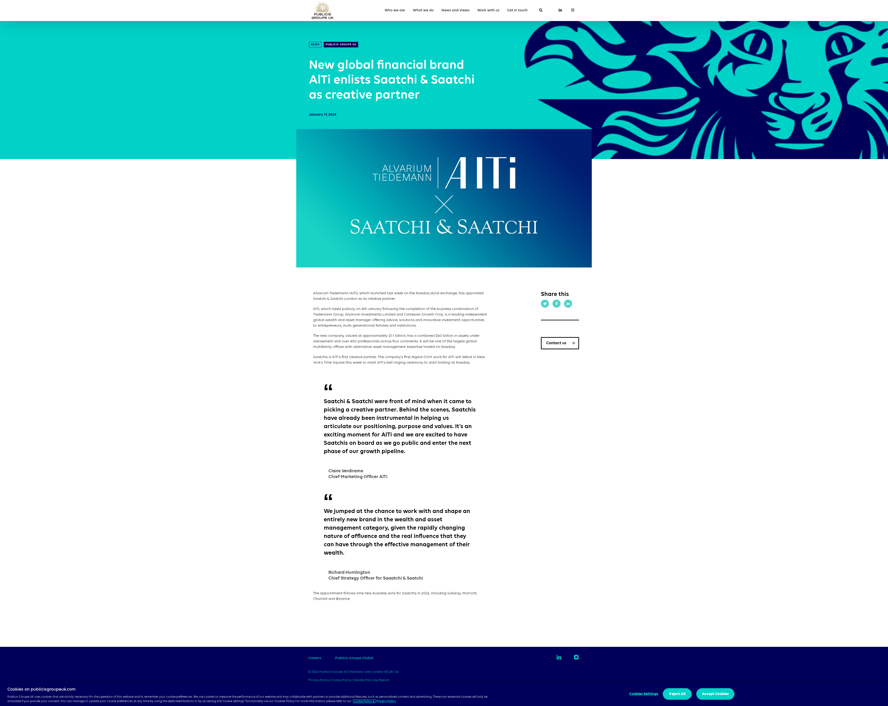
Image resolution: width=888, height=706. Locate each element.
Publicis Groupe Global (354, 658)
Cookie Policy (341, 680)
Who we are (395, 10)
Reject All (677, 694)
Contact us (556, 343)
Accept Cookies (715, 694)
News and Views (455, 10)
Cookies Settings (643, 694)
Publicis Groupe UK (341, 44)
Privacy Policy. (386, 701)
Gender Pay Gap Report (371, 680)
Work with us (488, 10)
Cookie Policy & (364, 701)
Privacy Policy (319, 680)
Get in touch (517, 10)
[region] (444, 694)
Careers (314, 658)
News (315, 44)
